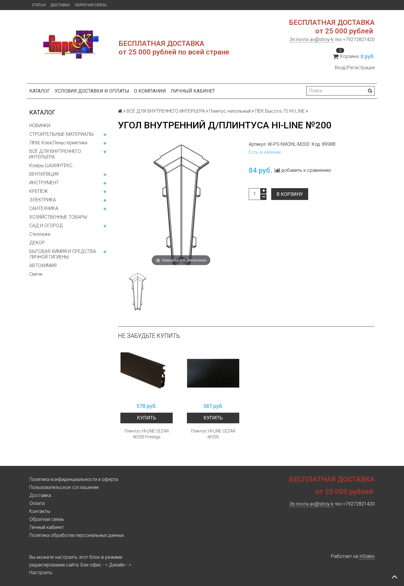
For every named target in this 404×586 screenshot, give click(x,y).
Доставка (60, 5)
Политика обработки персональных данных (76, 535)
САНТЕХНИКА (43, 208)
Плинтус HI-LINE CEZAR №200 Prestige (147, 434)
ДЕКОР (37, 243)
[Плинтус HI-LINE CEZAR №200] (213, 373)
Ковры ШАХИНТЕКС (50, 165)
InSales (367, 556)
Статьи (39, 5)
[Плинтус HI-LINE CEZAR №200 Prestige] (146, 373)
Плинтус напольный (230, 111)
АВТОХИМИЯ (42, 265)
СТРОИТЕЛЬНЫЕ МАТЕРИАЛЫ (61, 134)
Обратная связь (91, 5)
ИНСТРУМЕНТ (44, 182)
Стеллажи (39, 234)
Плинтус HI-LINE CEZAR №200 (213, 434)
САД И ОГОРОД (46, 225)
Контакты (39, 511)
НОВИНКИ (39, 125)
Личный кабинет (193, 91)
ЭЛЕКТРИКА (42, 200)
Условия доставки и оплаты (92, 91)
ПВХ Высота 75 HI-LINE (280, 111)
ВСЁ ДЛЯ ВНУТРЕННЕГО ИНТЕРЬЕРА (55, 154)
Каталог (39, 91)
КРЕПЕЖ (38, 191)
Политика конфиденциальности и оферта (73, 479)
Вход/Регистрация (355, 67)
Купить (146, 418)
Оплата (37, 503)
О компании (150, 91)
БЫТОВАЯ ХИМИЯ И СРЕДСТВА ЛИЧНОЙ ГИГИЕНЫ (62, 254)
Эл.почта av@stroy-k (311, 39)
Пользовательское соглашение (64, 487)
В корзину (290, 194)
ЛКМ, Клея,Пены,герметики (58, 143)
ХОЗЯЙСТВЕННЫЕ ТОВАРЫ (58, 217)
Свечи (35, 274)
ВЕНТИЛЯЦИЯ (44, 174)
